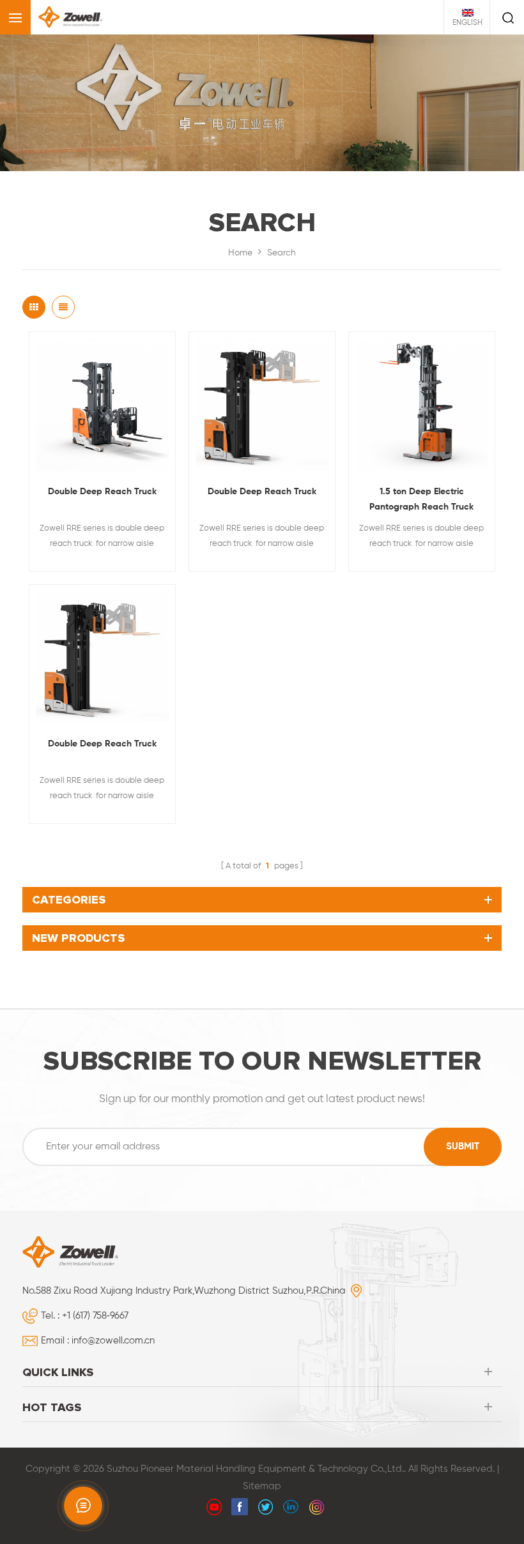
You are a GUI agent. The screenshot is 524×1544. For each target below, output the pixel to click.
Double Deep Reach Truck (102, 491)
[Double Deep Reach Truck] (102, 404)
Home (240, 252)
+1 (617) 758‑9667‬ (95, 1316)
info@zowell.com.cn (113, 1340)
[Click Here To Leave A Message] (83, 1506)
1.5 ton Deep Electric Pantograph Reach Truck (421, 499)
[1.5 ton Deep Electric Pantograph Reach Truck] (421, 404)
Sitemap (262, 1486)
